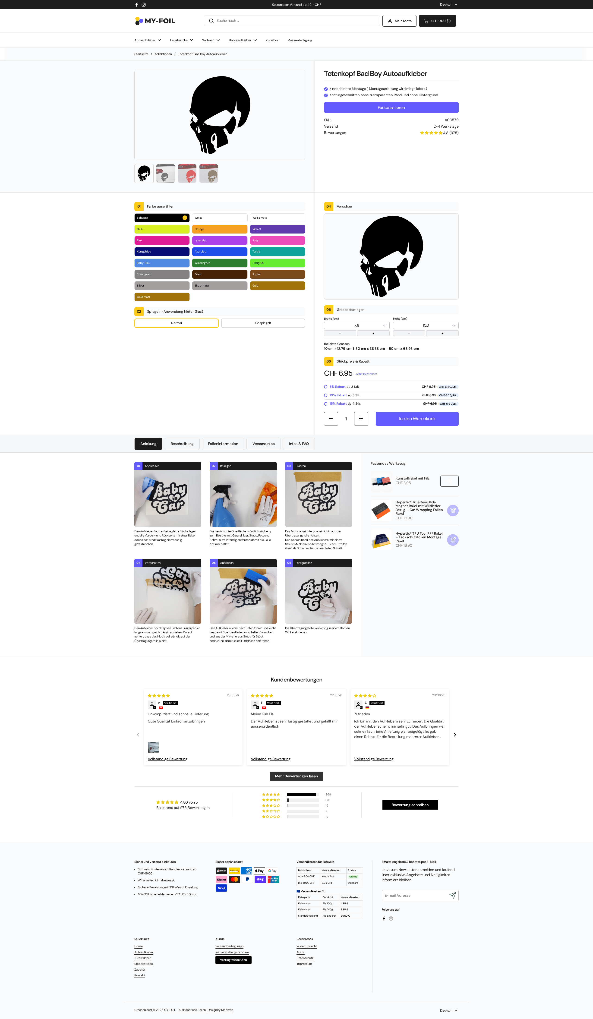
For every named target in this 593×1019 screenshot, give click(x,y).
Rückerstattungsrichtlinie (232, 952)
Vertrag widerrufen (233, 960)
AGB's (300, 952)
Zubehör (139, 970)
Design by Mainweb (219, 1010)
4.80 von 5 (189, 802)
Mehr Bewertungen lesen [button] (296, 776)
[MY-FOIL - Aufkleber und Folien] (155, 21)
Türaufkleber (142, 958)
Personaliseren (391, 107)
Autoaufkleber (143, 952)
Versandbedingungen (229, 946)
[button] (437, 21)
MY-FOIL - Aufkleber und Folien (185, 1010)
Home (138, 946)
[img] (159, 695)
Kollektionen (163, 54)
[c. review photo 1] (153, 747)
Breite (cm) (349, 326)
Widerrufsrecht (306, 946)
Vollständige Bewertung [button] (167, 759)
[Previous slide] (138, 734)
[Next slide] (455, 734)
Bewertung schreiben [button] (410, 804)
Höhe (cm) (418, 326)
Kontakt (139, 975)
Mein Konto (403, 21)
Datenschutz (304, 958)
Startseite (141, 54)
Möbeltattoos (143, 964)
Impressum (304, 964)
